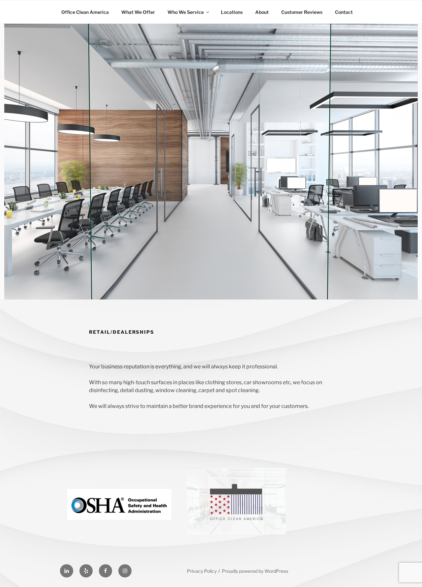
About (262, 12)
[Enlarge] (277, 476)
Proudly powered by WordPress (255, 571)
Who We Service (185, 12)
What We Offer (138, 12)
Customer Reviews (301, 12)
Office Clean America (85, 12)
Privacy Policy (202, 571)
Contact (344, 12)
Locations (232, 12)
